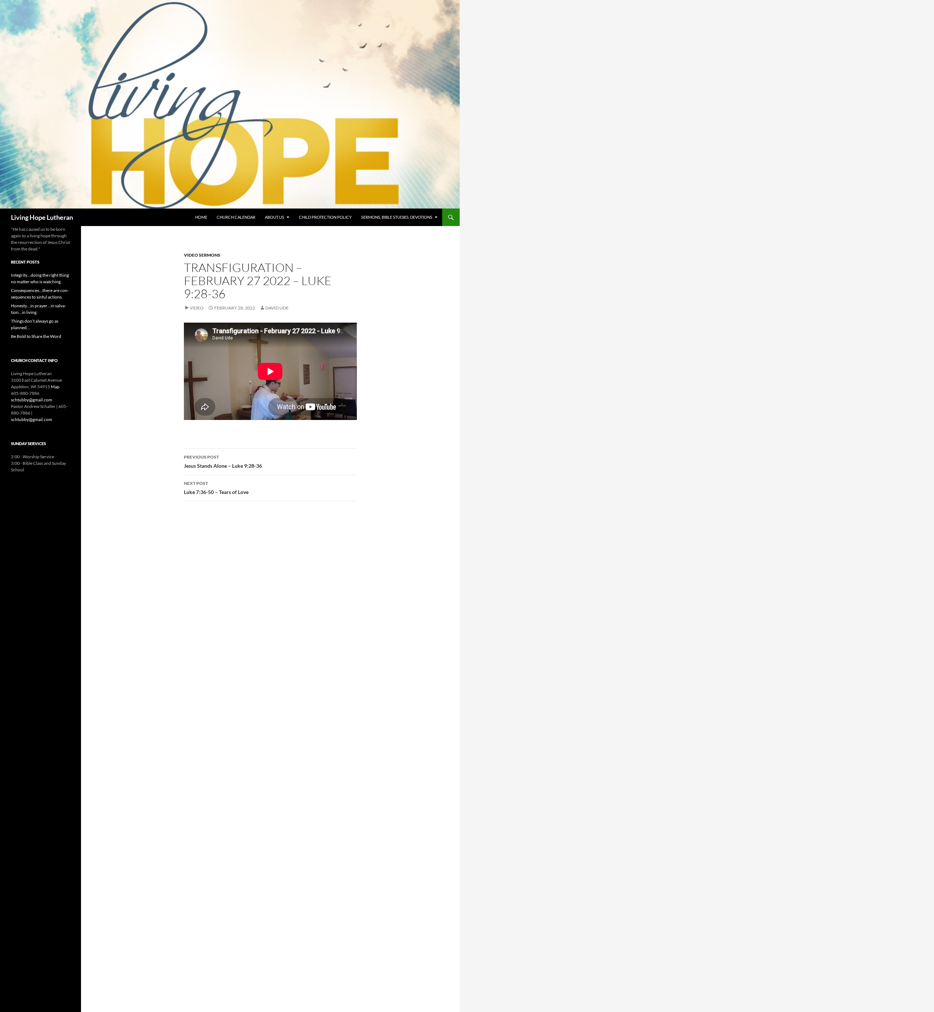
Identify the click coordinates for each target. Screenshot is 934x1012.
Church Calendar (236, 217)
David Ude (277, 308)
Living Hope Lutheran (42, 217)
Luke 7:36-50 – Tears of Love (216, 487)
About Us (274, 217)
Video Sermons (202, 255)
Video (197, 308)
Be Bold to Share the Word (36, 336)
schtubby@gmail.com (31, 399)
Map (55, 386)
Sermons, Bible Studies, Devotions (396, 217)
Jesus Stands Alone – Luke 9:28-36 (223, 461)
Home (201, 217)
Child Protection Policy (325, 217)
